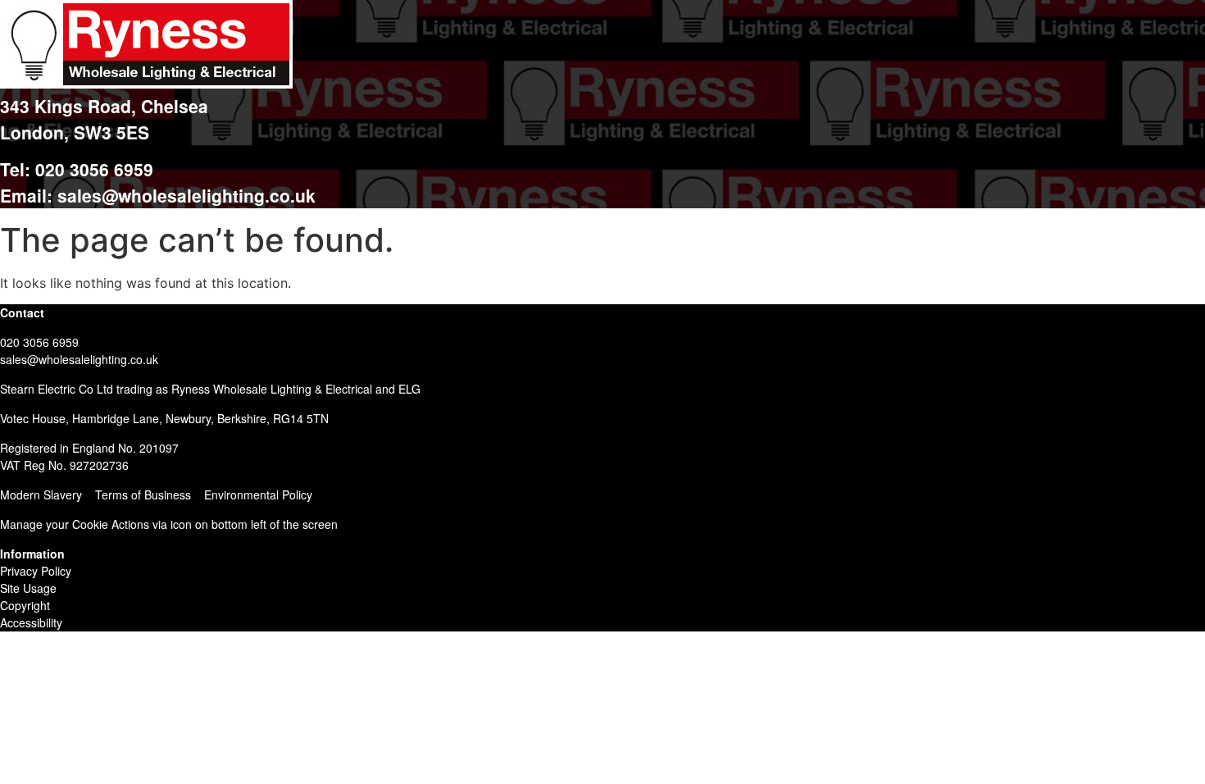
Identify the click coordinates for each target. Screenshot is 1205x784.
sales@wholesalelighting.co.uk (79, 359)
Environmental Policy (258, 494)
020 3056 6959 (39, 342)
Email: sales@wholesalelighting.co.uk (158, 195)
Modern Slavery (41, 494)
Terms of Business (143, 494)
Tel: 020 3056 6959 (76, 169)
